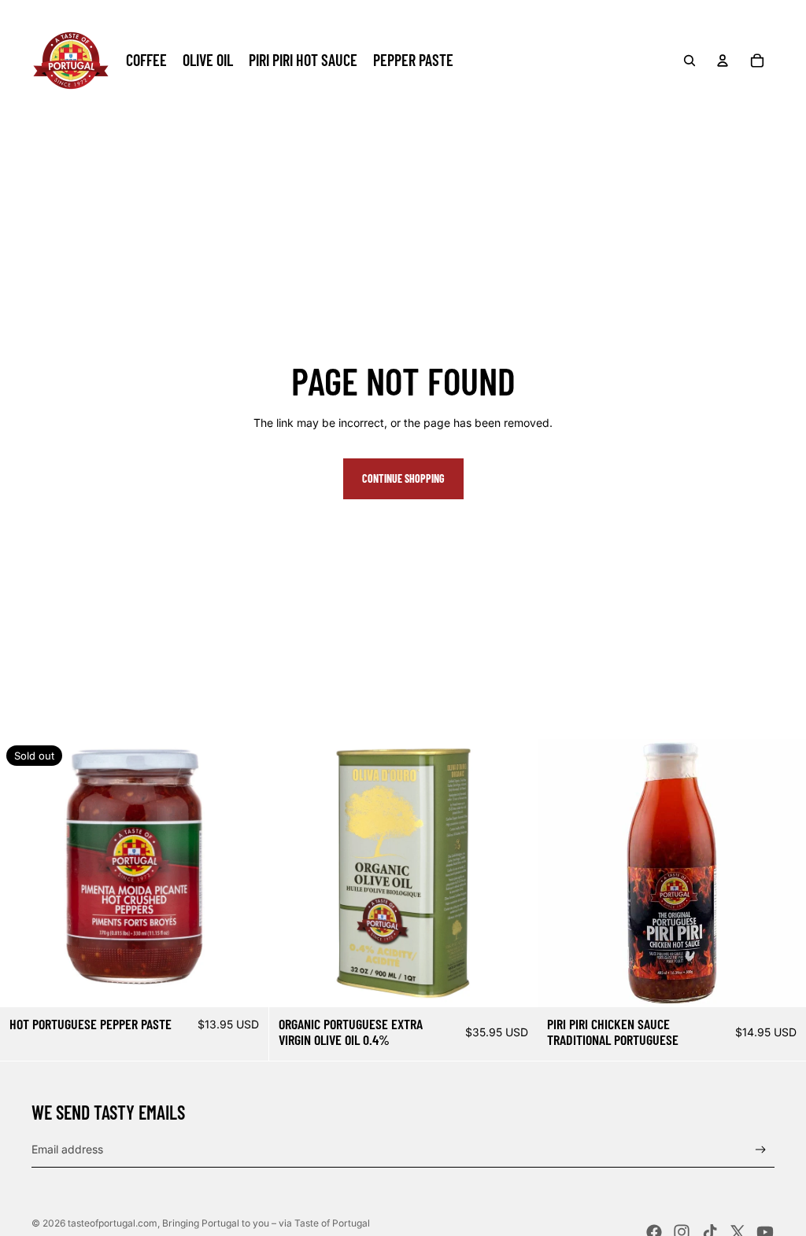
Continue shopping (403, 478)
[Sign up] (761, 1150)
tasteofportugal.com (112, 1223)
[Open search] (689, 60)
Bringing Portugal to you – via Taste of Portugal (266, 1223)
